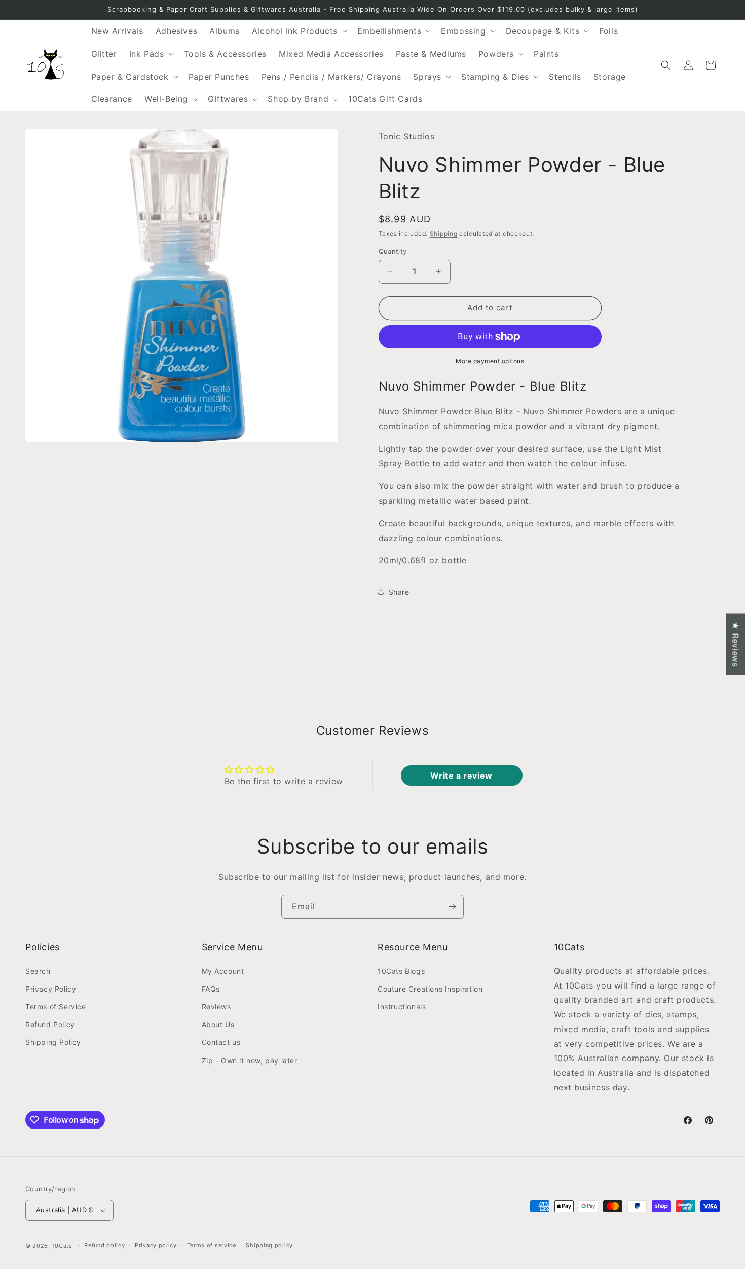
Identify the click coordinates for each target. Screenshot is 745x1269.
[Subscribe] (452, 907)
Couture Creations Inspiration (430, 988)
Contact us (221, 1042)
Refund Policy (50, 1024)
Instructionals (402, 1006)
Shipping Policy (53, 1042)
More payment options (490, 361)
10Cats (62, 1245)
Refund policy (104, 1245)
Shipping (444, 233)
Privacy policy (156, 1245)
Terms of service (211, 1245)
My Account (223, 970)
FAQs (211, 988)
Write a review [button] (461, 775)
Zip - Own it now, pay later (249, 1059)
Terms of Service (55, 1006)
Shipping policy (269, 1245)
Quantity (393, 251)
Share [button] (399, 592)
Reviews (216, 1006)
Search (38, 970)
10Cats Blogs (401, 970)
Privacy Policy (50, 988)
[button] (298, 31)
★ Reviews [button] (735, 643)
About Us (218, 1024)
